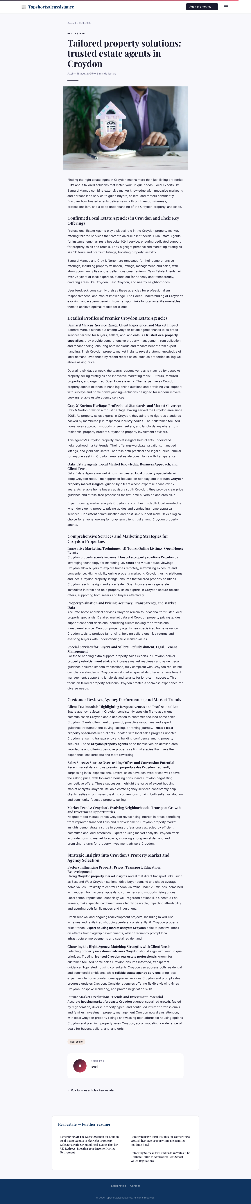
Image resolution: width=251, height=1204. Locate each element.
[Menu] (226, 7)
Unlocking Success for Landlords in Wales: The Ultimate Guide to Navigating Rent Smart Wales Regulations (160, 1157)
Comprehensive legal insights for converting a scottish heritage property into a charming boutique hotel (160, 1140)
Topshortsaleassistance (47, 7)
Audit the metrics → (202, 6)
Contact (135, 1185)
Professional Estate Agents (86, 230)
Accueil (71, 23)
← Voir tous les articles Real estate (90, 1090)
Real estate (85, 23)
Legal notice (118, 1185)
